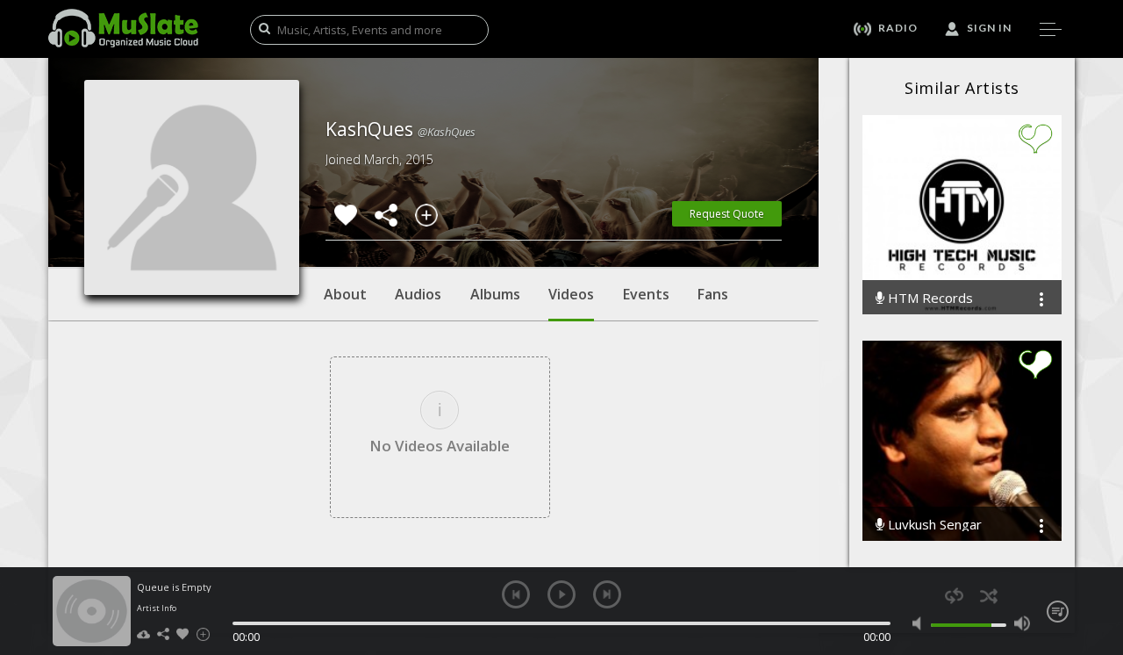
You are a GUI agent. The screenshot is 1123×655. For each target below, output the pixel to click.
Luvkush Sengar (933, 524)
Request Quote (727, 213)
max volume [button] (1021, 623)
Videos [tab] (571, 294)
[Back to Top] (1096, 540)
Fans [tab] (712, 294)
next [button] (607, 594)
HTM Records (928, 298)
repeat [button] (954, 596)
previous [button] (516, 594)
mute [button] (920, 623)
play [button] (561, 594)
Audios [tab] (418, 294)
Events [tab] (646, 294)
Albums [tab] (495, 294)
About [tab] (345, 294)
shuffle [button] (988, 596)
